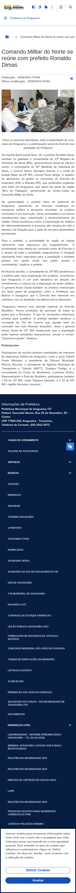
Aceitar (38, 880)
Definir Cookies (38, 870)
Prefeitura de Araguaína (25, 18)
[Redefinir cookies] (46, 7)
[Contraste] (33, 7)
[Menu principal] (5, 18)
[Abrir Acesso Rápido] (52, 7)
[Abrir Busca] (70, 7)
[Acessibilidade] (40, 7)
